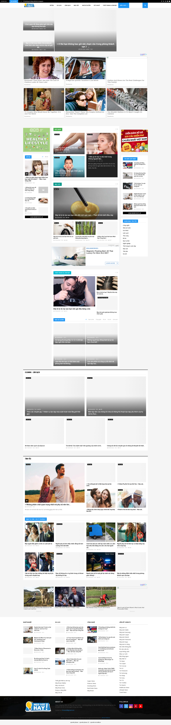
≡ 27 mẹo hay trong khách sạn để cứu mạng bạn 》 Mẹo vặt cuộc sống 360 (74, 639)
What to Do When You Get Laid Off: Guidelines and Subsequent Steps (42, 639)
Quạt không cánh (124, 651)
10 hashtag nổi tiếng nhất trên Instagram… (33, 1)
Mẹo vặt (76, 5)
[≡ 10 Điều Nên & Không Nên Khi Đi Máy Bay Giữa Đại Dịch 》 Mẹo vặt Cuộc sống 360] (60, 651)
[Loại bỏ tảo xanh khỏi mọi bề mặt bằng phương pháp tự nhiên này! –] (85, 228)
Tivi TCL (121, 680)
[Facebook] (121, 706)
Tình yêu (125, 251)
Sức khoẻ (97, 5)
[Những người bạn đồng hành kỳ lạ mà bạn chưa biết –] (102, 333)
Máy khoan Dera (60, 688)
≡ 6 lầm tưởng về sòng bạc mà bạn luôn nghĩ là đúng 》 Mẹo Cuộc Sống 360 (74, 671)
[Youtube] (140, 706)
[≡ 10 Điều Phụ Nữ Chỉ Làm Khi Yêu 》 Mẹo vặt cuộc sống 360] (131, 472)
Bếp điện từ (122, 659)
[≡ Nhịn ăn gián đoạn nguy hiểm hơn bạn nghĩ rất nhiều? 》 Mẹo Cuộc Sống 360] (36, 168)
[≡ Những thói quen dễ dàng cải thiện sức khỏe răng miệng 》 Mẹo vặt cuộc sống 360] (43, 190)
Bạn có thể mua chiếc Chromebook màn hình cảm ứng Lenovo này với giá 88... (38, 45)
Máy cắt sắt (58, 692)
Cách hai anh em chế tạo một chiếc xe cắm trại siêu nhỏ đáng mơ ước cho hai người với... (100, 545)
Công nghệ (98, 319)
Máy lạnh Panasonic (125, 639)
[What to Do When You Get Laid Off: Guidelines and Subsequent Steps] (28, 640)
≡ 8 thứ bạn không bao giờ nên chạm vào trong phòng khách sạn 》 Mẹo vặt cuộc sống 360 (74, 628)
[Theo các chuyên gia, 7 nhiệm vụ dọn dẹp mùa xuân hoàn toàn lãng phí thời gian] (55, 396)
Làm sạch (68, 5)
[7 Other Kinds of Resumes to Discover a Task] (28, 651)
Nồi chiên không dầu (125, 647)
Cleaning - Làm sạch (32, 372)
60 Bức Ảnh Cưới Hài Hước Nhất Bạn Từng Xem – (106, 237)
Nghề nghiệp (126, 243)
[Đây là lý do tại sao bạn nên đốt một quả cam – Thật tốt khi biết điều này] (85, 204)
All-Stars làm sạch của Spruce (35, 446)
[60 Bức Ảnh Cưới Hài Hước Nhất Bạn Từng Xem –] (107, 228)
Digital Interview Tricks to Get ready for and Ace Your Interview (140, 195)
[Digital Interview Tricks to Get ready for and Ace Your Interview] (128, 196)
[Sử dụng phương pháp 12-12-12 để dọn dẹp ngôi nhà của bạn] (69, 333)
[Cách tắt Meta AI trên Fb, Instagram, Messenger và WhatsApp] (92, 660)
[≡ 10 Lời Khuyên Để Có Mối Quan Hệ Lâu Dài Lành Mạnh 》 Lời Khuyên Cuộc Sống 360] (100, 472)
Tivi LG (121, 668)
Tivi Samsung (123, 673)
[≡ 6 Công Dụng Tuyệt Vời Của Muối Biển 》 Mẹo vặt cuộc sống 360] (43, 200)
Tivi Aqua (122, 661)
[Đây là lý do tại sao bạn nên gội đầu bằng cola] (74, 291)
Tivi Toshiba (122, 683)
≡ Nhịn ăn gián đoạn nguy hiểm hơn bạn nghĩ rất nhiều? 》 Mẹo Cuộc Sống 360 (36, 179)
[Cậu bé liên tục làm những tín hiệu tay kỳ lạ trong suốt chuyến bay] (39, 562)
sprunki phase (74, 722)
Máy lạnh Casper (124, 635)
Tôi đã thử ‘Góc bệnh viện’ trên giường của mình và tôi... (84, 446)
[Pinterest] (136, 706)
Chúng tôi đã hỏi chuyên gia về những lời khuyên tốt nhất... (126, 446)
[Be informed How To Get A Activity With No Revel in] (28, 661)
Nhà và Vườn (86, 5)
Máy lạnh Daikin (124, 630)
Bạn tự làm (91, 319)
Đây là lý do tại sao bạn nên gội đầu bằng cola (71, 309)
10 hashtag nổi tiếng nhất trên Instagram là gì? (139, 164)
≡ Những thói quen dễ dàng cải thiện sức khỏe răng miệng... (30, 189)
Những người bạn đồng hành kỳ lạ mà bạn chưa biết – (140, 205)
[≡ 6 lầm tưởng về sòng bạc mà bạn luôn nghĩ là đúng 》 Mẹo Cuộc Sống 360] (60, 672)
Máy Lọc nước (123, 654)
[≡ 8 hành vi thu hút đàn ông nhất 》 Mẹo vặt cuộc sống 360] (131, 498)
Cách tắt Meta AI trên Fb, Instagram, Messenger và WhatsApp (105, 659)
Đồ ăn (52, 5)
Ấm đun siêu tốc (124, 649)
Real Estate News (92, 688)
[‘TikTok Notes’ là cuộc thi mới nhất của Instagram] (128, 186)
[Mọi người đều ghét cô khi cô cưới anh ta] (39, 532)
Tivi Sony (122, 678)
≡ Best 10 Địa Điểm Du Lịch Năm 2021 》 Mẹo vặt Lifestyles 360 (73, 660)
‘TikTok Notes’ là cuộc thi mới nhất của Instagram (140, 185)
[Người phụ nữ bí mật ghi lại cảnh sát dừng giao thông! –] (100, 562)
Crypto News (91, 681)
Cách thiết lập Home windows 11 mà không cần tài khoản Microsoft (106, 649)
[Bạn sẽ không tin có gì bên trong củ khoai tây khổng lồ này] (70, 562)
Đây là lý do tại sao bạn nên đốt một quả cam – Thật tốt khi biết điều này (84, 215)
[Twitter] (126, 706)
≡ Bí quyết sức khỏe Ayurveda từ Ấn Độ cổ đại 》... (30, 209)
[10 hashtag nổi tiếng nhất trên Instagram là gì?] (128, 165)
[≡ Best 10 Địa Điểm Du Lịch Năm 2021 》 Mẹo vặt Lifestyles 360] (60, 661)
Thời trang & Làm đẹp (110, 5)
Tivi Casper (122, 663)
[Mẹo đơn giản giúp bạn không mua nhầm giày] (107, 303)
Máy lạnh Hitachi (124, 637)
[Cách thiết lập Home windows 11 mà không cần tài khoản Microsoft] (92, 649)
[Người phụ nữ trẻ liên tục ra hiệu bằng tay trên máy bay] (131, 532)
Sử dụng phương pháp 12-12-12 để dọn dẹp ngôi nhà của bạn (140, 174)
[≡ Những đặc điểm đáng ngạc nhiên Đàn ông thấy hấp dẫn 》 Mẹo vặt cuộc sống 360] (100, 498)
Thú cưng (126, 236)
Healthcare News (124, 687)
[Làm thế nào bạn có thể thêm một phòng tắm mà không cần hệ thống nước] (69, 355)
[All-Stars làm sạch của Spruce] (44, 431)
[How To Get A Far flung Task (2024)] (28, 671)
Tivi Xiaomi (122, 685)
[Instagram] (131, 706)
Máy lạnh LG (123, 627)
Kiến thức (123, 5)
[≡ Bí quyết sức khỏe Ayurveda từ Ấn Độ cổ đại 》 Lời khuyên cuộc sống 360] (43, 210)
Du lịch (59, 5)
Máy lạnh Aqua (123, 642)
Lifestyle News (123, 690)
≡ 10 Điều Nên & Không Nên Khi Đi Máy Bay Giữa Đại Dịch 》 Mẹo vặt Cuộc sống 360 (74, 650)
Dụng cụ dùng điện (60, 690)
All (86, 319)
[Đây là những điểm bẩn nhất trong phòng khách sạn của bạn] (131, 562)
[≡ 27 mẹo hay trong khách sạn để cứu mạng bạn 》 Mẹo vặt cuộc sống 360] (60, 640)
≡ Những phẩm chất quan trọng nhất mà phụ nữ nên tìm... (47, 504)
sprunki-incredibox (95, 722)
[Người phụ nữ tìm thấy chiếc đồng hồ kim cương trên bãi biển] (70, 532)
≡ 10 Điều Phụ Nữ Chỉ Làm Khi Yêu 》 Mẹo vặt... (130, 484)
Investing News (91, 686)
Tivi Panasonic (123, 671)
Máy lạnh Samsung (124, 632)
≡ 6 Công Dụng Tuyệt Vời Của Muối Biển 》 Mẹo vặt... (30, 199)
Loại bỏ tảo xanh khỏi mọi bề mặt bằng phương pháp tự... (84, 237)
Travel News (123, 692)
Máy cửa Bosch (59, 685)
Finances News (91, 683)
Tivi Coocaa (122, 666)
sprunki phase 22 (84, 722)
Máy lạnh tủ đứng (124, 644)
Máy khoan (90, 690)
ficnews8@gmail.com (68, 710)
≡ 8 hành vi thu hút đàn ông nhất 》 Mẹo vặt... (130, 509)
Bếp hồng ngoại (123, 656)
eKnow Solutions (106, 718)
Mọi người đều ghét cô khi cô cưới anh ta (38, 544)
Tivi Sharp (122, 675)
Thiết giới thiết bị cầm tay (62, 680)
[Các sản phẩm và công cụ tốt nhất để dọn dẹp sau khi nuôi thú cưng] (102, 355)
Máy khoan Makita (60, 683)
